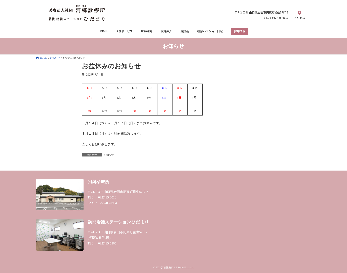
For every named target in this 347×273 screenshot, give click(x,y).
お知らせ (109, 154)
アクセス (299, 17)
